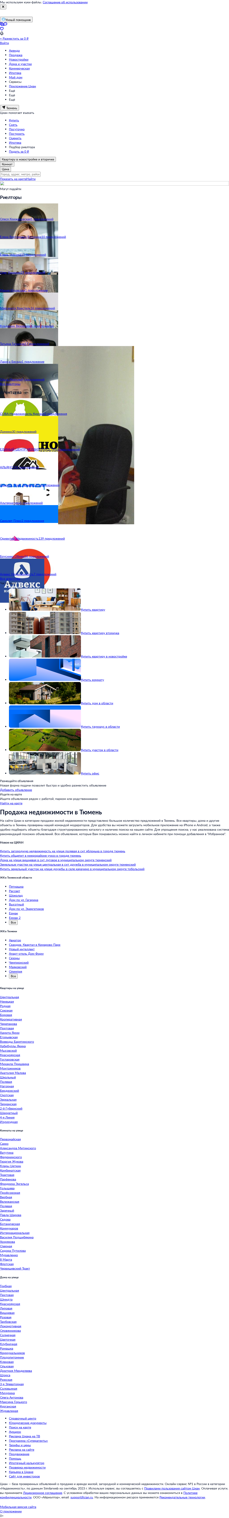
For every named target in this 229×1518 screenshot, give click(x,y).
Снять (13, 125)
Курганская (8, 1406)
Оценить (15, 138)
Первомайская (10, 1139)
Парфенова (8, 1179)
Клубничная (8, 1344)
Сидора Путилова (13, 1250)
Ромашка (6, 1348)
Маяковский (18, 967)
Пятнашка (16, 886)
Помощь (15, 1458)
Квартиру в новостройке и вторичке (28, 159)
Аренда (14, 50)
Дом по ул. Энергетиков (26, 909)
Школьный (8, 1077)
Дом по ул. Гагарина (23, 900)
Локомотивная (10, 1326)
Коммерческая (19, 68)
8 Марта (6, 1259)
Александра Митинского (18, 1148)
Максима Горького (13, 1402)
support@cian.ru (81, 1497)
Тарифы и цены (20, 1445)
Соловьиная (8, 1388)
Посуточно (17, 129)
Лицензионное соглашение (42, 1493)
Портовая (7, 1028)
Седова (5, 1219)
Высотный (16, 904)
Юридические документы (28, 1423)
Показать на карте (13, 179)
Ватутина (6, 1152)
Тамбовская (8, 1321)
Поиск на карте (20, 1427)
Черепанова (8, 1024)
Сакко (4, 1143)
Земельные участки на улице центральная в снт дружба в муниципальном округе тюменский (68, 864)
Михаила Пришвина (14, 1064)
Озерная (6, 1246)
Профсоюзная (10, 1192)
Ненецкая (7, 1001)
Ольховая (7, 1366)
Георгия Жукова (11, 1161)
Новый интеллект (22, 949)
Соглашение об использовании (65, 2)
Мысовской (8, 1050)
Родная (5, 1006)
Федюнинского (11, 1157)
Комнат (7, 164)
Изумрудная (9, 1122)
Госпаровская (9, 1059)
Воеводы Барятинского (17, 1041)
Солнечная (7, 1335)
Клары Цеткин (10, 1166)
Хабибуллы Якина (13, 1046)
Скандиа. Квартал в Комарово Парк (34, 944)
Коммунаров (9, 1228)
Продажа (15, 55)
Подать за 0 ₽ (19, 151)
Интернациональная (15, 1233)
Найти (31, 179)
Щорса (5, 1375)
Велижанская (9, 1201)
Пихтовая (7, 1295)
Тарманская (8, 1104)
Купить (14, 120)
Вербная (6, 1197)
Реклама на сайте (21, 1449)
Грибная (6, 1286)
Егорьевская (9, 1037)
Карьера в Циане (21, 1472)
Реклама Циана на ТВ (24, 1436)
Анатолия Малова (13, 1073)
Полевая (6, 1082)
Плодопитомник (12, 1357)
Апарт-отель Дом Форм (26, 953)
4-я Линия (7, 1117)
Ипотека (15, 73)
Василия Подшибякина (17, 1237)
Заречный (7, 1210)
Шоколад (16, 895)
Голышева (7, 1188)
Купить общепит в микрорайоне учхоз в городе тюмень (40, 855)
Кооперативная (11, 1019)
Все (13, 922)
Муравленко (9, 1255)
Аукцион (15, 1432)
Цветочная (7, 1339)
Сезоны (14, 958)
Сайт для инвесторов (24, 1476)
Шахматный (9, 1113)
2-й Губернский (11, 1108)
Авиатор (15, 940)
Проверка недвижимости (27, 1467)
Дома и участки (20, 64)
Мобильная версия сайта (18, 1507)
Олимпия (15, 971)
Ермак (13, 913)
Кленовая (7, 1362)
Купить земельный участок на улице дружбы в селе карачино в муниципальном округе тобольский (72, 869)
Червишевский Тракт (15, 1268)
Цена (5, 169)
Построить (17, 133)
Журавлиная (9, 1411)
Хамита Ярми (9, 1032)
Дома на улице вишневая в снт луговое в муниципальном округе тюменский (56, 860)
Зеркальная (8, 1099)
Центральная (9, 997)
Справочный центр (22, 1418)
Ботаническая (10, 1224)
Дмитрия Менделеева (16, 1370)
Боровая (6, 1015)
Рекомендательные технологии (182, 1497)
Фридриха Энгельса (14, 1184)
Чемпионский (19, 962)
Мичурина (7, 1393)
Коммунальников (12, 1353)
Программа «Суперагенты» (28, 1440)
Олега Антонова (11, 1397)
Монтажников (10, 1068)
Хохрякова (7, 1241)
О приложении (11, 1511)
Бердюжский (9, 1090)
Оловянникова (10, 1330)
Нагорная (7, 1086)
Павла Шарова (10, 1215)
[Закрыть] (3, 6)
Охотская (7, 1095)
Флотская (7, 1264)
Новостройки (18, 59)
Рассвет (14, 891)
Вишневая (7, 1313)
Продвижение (19, 1454)
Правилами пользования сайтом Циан (172, 1488)
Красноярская (10, 1055)
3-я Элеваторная (12, 1384)
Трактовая (7, 1175)
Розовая (5, 1317)
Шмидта (6, 1299)
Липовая (6, 1308)
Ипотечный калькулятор (26, 1463)
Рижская (6, 1379)
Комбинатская (10, 1170)
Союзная (6, 1010)
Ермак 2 (15, 918)
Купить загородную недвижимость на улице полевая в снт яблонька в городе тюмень (62, 851)
